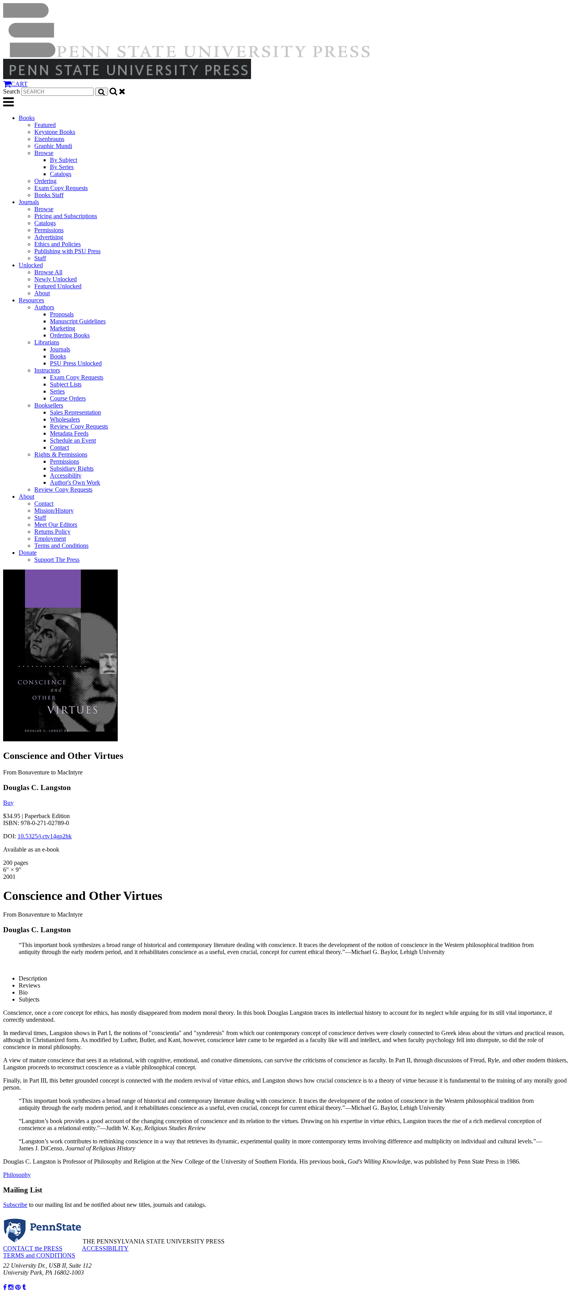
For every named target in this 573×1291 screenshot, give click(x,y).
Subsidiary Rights (72, 468)
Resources (31, 300)
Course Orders (68, 398)
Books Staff (49, 195)
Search (11, 91)
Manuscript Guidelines (78, 321)
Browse (43, 153)
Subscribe (15, 1204)
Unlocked (31, 265)
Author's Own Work (75, 482)
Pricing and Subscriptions (65, 216)
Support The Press (57, 559)
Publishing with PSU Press (67, 251)
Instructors (47, 370)
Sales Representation (75, 412)
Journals (29, 202)
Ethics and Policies (57, 244)
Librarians (46, 342)
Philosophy (17, 1174)
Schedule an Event (73, 440)
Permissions (49, 230)
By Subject (63, 160)
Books (27, 118)
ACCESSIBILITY (105, 1248)
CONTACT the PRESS (32, 1248)
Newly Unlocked (55, 279)
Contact (59, 447)
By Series (62, 167)
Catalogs (60, 174)
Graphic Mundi (53, 146)
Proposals (62, 314)
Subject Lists (65, 384)
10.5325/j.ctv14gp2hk (45, 836)
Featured (45, 125)
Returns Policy (52, 531)
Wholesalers (65, 419)
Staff (40, 258)
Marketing (62, 328)
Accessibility (65, 475)
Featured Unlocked (57, 286)
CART (19, 84)
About (42, 293)
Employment (50, 538)
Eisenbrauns (49, 139)
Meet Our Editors (55, 524)
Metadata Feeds (69, 433)
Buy (8, 802)
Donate (28, 552)
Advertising (48, 237)
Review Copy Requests (79, 426)
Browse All (48, 272)
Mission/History (54, 510)
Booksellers (48, 405)
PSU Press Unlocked (76, 363)
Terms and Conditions (61, 545)
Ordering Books (70, 335)
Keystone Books (54, 132)
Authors (44, 307)
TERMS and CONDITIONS (39, 1255)
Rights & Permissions (60, 454)
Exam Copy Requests (61, 188)
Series (57, 391)
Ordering (45, 181)
